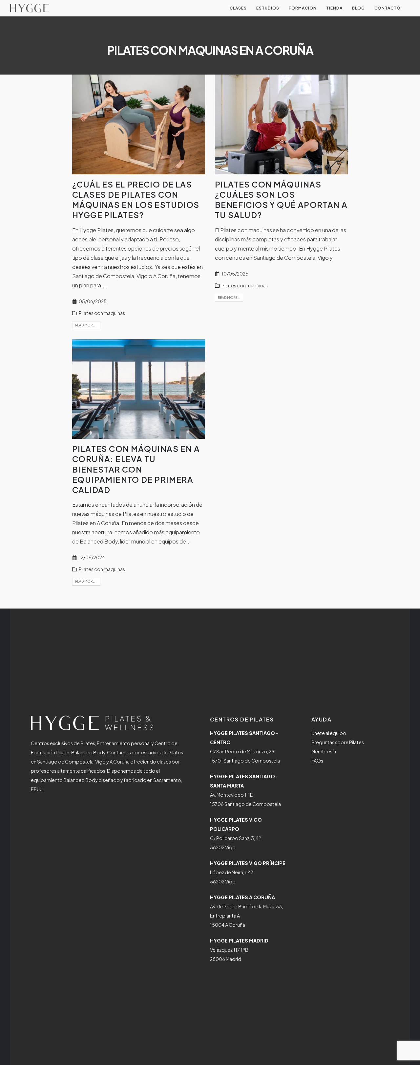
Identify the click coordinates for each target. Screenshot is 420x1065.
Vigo (323, 257)
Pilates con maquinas (102, 313)
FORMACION (303, 8)
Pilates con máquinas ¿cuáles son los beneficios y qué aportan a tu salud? (281, 199)
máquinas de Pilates (115, 513)
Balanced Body (99, 541)
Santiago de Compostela (284, 257)
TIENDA (334, 8)
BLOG (358, 8)
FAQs (317, 761)
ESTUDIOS (267, 8)
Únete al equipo (328, 733)
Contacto (387, 8)
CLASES (238, 8)
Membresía (323, 751)
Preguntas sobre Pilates (337, 742)
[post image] (138, 124)
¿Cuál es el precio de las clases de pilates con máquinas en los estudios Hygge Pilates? (136, 199)
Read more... (86, 325)
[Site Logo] (29, 8)
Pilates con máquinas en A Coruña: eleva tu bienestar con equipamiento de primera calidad (136, 469)
